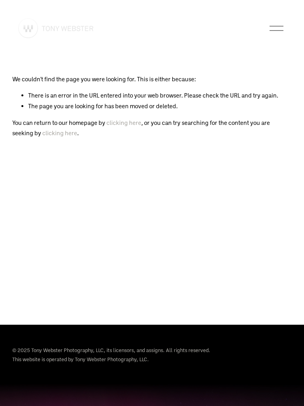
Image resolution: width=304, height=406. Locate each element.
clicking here (123, 122)
